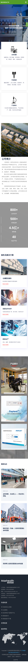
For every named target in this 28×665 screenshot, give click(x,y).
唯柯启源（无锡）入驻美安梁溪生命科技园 (13, 529)
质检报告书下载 (6, 618)
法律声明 (15, 659)
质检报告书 (5, 615)
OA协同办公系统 (6, 607)
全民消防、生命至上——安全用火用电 (13, 495)
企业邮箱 (4, 610)
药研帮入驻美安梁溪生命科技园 (13, 563)
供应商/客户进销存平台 (8, 612)
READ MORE (6, 284)
